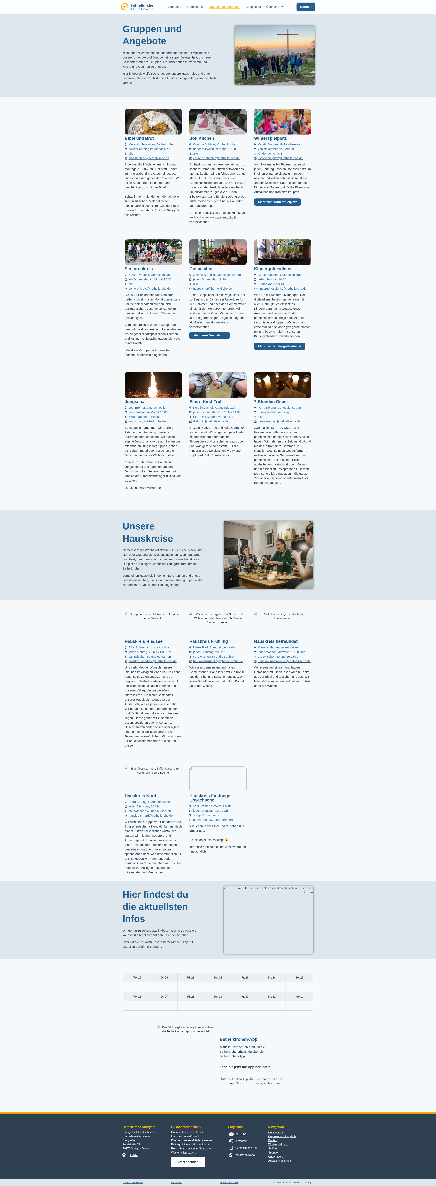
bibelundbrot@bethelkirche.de (145, 205)
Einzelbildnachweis (229, 1182)
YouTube (240, 1134)
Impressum (176, 1182)
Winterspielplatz (278, 1144)
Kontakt (272, 1140)
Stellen (272, 1148)
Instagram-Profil (225, 217)
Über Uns (272, 7)
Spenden (273, 1152)
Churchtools (275, 1156)
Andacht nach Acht (279, 1160)
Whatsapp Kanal (245, 1155)
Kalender (149, 196)
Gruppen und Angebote (224, 7)
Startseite (174, 7)
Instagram (241, 1141)
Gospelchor (253, 7)
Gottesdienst (195, 7)
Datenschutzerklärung (133, 1182)
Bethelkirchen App (246, 1148)
